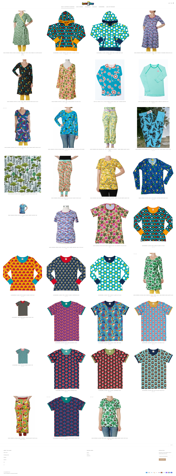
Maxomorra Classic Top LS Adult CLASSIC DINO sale (23, 295)
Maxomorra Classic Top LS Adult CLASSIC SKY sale (109, 295)
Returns (88, 454)
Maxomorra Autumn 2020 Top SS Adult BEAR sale (153, 390)
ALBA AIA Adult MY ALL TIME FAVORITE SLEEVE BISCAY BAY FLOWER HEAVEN (110, 101)
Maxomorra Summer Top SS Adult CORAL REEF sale (109, 342)
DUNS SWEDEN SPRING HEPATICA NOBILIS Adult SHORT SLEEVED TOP (22, 215)
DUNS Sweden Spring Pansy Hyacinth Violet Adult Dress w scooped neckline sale (153, 52)
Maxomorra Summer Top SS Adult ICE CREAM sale (153, 342)
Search (88, 452)
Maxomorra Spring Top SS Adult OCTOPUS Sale (66, 390)
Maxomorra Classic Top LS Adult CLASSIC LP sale (153, 245)
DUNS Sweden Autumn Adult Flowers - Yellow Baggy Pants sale (22, 438)
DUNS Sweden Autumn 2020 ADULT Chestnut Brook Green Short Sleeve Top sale (110, 438)
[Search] (171, 3)
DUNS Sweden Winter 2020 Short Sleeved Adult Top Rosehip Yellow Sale (109, 245)
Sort (171, 445)
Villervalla (88, 6)
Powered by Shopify (14, 473)
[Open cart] (173, 3)
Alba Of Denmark (110, 6)
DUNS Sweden (79, 6)
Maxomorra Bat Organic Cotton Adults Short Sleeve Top (66, 438)
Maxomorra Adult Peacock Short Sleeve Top (22, 365)
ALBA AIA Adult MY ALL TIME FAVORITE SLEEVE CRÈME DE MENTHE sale (153, 101)
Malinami (94, 6)
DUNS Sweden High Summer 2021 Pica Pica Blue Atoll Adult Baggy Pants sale (153, 149)
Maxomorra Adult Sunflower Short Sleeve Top (23, 317)
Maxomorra (101, 6)
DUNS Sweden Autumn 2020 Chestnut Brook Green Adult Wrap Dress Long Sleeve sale (153, 295)
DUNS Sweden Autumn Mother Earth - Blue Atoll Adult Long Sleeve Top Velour (66, 149)
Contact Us (88, 455)
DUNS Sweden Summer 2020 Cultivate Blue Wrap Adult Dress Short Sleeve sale (23, 147)
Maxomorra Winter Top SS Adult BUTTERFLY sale (66, 342)
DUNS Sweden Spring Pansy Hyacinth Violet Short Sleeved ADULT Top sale (66, 247)
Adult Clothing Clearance (67, 6)
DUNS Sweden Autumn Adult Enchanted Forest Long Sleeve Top (22, 193)
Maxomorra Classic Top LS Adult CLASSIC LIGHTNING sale (66, 295)
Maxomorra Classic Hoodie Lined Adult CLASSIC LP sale (66, 52)
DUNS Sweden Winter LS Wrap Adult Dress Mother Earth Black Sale (22, 101)
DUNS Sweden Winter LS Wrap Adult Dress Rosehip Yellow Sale (66, 101)
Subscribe (162, 459)
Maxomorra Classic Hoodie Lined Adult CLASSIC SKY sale (110, 52)
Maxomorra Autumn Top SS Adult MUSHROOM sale (110, 390)
